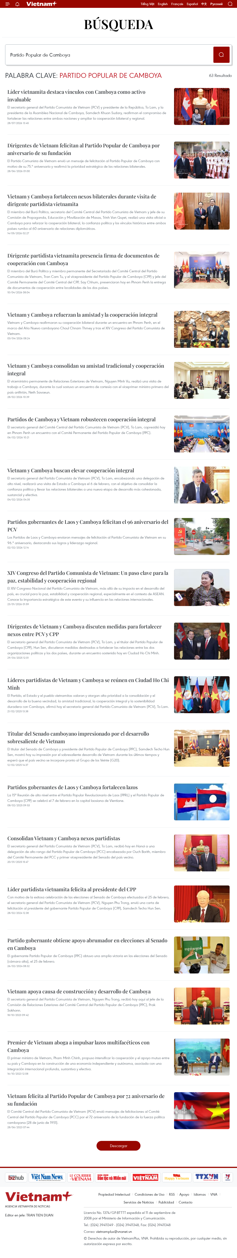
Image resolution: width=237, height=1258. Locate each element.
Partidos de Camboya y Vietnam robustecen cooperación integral (81, 419)
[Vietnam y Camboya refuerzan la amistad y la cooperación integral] (202, 329)
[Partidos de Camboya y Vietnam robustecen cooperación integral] (202, 433)
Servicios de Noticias (139, 1202)
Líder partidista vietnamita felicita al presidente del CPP (71, 889)
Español (192, 4)
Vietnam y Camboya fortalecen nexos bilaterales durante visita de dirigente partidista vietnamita (81, 200)
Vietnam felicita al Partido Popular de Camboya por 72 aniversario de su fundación (86, 1099)
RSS (172, 1194)
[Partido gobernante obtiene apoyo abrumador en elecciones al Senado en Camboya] (202, 955)
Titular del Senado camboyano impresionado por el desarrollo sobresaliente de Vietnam (78, 737)
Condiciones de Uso (149, 1194)
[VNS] (22, 1177)
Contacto (185, 1202)
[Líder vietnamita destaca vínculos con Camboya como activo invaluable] (202, 106)
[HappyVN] (152, 1177)
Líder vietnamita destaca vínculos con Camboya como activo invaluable (76, 95)
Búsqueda (118, 23)
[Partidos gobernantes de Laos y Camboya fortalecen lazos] (202, 801)
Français (177, 4)
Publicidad (166, 1202)
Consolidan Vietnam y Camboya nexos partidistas (63, 838)
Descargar (118, 1145)
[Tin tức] (223, 1177)
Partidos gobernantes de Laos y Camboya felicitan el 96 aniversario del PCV (87, 525)
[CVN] (56, 1177)
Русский (216, 4)
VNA (213, 1194)
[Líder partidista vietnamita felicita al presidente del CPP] (202, 903)
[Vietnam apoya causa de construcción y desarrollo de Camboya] (202, 1006)
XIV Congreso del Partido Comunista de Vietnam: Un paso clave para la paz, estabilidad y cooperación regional (87, 576)
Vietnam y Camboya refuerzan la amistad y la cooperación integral (82, 314)
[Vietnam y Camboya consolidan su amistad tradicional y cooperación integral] (202, 380)
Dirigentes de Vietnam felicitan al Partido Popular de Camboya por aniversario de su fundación (83, 149)
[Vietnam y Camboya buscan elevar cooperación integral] (202, 485)
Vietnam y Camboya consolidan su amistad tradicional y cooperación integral (85, 369)
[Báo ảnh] (121, 1177)
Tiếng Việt (147, 4)
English (163, 4)
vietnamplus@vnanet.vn (114, 1231)
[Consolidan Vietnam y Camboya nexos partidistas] (202, 852)
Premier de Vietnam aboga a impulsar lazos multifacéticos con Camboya (78, 1046)
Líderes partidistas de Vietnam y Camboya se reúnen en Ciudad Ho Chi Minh (88, 683)
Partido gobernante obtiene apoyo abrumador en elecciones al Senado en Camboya (87, 944)
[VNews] (203, 1177)
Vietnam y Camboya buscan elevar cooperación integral (70, 470)
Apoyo (184, 1194)
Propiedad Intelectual (114, 1194)
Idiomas (200, 1194)
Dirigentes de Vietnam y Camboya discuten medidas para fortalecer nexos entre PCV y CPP (84, 630)
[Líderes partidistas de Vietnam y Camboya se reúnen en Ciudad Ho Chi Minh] (202, 694)
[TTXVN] (182, 1177)
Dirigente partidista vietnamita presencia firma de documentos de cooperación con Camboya (83, 259)
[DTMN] (87, 1177)
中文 (204, 4)
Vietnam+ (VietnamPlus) (42, 3)
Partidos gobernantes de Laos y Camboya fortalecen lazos (72, 787)
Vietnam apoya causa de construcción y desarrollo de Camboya (79, 991)
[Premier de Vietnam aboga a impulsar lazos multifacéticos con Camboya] (202, 1057)
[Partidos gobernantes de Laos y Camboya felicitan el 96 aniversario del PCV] (202, 536)
